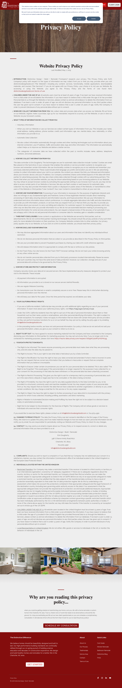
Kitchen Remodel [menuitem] (103, 647)
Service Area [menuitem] (84, 654)
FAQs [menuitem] (99, 658)
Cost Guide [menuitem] (100, 643)
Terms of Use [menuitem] (84, 661)
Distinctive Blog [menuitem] (102, 654)
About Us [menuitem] (83, 643)
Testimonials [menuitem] (84, 650)
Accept (79, 18)
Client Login (114, 5)
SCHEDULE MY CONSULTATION (61, 625)
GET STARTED (34, 664)
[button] (98, 678)
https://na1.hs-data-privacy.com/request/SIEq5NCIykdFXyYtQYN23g (80, 338)
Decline (93, 18)
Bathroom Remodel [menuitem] (103, 650)
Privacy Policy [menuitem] (13, 678)
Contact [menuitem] (82, 658)
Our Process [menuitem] (84, 647)
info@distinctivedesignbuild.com (63, 448)
